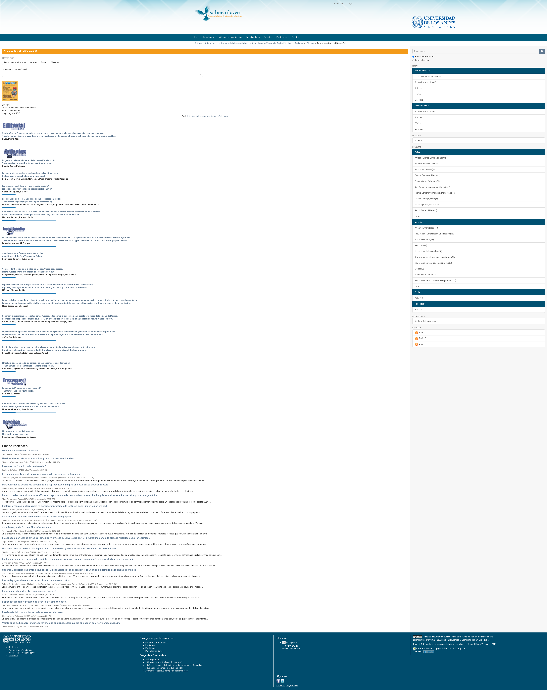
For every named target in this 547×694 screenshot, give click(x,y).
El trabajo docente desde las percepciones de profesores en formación (41, 474)
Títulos (44, 62)
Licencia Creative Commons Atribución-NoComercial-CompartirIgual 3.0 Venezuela (451, 640)
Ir (200, 74)
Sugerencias (292, 685)
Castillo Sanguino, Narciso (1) (428, 175)
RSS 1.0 (422, 332)
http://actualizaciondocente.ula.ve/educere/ (207, 116)
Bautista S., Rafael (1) (425, 169)
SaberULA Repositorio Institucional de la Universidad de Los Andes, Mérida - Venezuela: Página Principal (244, 43)
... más (418, 216)
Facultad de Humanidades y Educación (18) (434, 234)
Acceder (418, 140)
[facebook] (278, 681)
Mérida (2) (419, 269)
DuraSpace (460, 648)
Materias (55, 62)
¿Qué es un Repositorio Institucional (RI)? (164, 668)
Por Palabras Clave (154, 651)
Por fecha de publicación (15, 62)
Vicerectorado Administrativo (22, 653)
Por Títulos (150, 648)
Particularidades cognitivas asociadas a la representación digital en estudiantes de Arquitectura (55, 484)
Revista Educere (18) (424, 239)
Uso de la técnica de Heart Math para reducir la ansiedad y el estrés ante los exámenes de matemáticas (59, 548)
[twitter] (282, 681)
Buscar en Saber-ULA (425, 56)
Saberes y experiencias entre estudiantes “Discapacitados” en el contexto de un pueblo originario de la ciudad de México (69, 569)
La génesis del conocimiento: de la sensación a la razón (32, 612)
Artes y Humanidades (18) (426, 228)
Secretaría (13, 656)
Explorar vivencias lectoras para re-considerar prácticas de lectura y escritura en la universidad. (54, 506)
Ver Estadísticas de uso (425, 321)
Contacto (280, 685)
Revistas (299, 43)
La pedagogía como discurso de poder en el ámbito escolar (34, 601)
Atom (421, 344)
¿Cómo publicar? (153, 659)
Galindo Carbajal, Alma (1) (426, 199)
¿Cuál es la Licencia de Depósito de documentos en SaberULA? (174, 665)
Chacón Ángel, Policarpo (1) (427, 181)
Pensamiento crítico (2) (425, 274)
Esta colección (422, 60)
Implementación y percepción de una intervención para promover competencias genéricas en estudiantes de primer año (68, 559)
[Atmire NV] (428, 651)
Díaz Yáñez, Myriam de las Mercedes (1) (433, 187)
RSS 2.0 (422, 338)
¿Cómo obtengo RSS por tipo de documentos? (166, 671)
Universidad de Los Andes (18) (428, 251)
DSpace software (424, 648)
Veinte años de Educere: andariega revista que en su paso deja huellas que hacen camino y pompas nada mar (61, 622)
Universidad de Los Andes (461, 644)
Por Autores (150, 645)
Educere (310, 43)
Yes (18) (418, 310)
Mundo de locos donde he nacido (20, 450)
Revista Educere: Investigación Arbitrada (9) (435, 257)
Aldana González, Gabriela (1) (428, 164)
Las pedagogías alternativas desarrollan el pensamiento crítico (36, 580)
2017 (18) (419, 298)
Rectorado (13, 647)
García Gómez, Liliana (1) (426, 210)
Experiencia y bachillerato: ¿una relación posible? (29, 591)
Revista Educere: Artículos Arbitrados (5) (433, 263)
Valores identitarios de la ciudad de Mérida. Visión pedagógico (36, 516)
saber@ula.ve (292, 642)
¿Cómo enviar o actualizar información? (163, 662)
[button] (339, 3)
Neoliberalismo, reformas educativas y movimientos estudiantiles (38, 458)
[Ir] (542, 51)
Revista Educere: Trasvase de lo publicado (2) (435, 280)
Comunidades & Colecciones (428, 76)
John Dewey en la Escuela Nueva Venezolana (26, 527)
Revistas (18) (421, 245)
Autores (33, 62)
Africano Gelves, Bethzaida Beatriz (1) (432, 158)
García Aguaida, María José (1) (428, 204)
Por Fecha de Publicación (156, 642)
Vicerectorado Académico (20, 650)
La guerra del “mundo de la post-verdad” (24, 466)
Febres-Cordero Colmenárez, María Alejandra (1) (436, 193)
